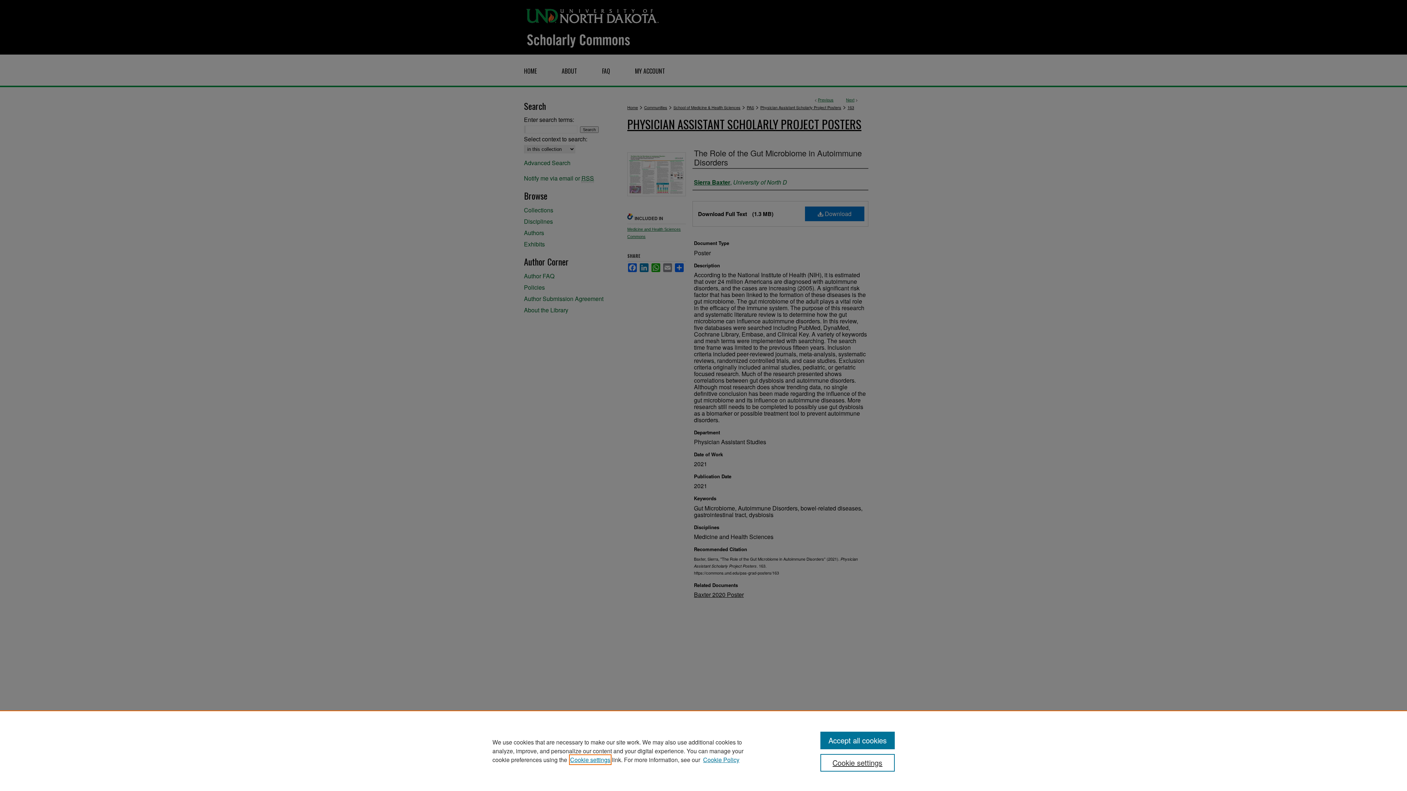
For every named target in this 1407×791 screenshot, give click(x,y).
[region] (703, 750)
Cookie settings (590, 759)
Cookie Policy (721, 759)
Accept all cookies (857, 740)
